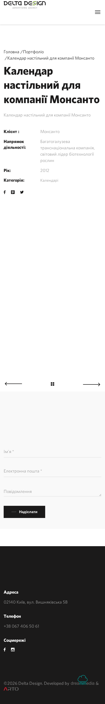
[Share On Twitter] (22, 192)
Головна (11, 51)
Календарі (49, 180)
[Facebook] (5, 649)
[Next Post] (94, 383)
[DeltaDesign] (25, 5)
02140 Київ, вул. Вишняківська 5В (36, 602)
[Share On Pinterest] (13, 192)
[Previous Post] (11, 382)
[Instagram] (13, 649)
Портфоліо (33, 51)
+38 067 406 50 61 (21, 626)
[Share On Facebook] (5, 192)
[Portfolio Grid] (52, 384)
